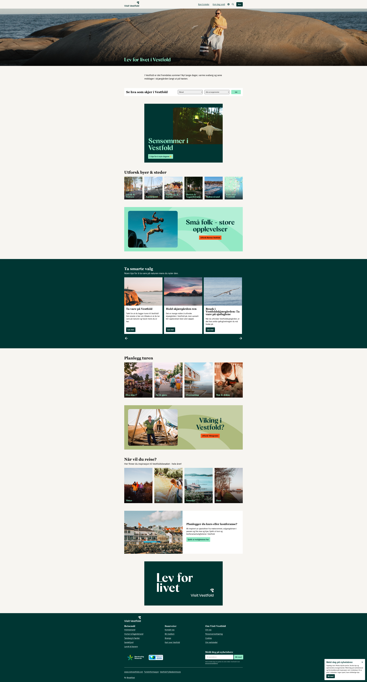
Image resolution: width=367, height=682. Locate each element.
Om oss (208, 630)
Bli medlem (169, 634)
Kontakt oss (169, 630)
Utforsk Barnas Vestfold (210, 237)
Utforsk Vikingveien (210, 436)
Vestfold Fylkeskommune (170, 672)
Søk (236, 92)
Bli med (238, 657)
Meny (239, 4)
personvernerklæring (211, 663)
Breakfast (131, 677)
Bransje (168, 638)
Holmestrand (129, 630)
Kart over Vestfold (172, 642)
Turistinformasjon (151, 672)
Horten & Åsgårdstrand (133, 634)
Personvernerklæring (214, 634)
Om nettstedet (211, 642)
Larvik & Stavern (131, 646)
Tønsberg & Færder (132, 638)
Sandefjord (128, 642)
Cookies (208, 638)
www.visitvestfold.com (133, 672)
